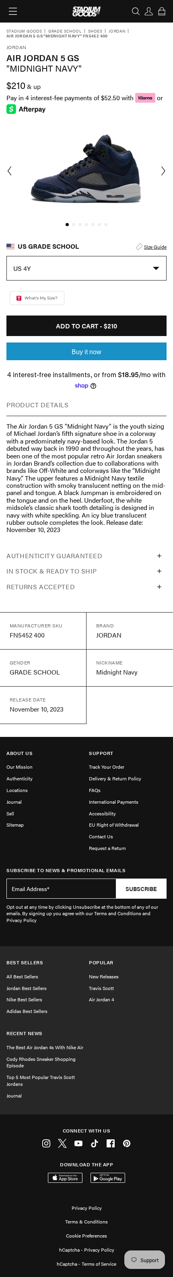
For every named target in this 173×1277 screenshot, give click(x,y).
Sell (10, 813)
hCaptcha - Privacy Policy (86, 1249)
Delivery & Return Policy (115, 778)
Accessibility (102, 813)
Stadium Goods (24, 31)
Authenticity (19, 778)
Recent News (24, 1033)
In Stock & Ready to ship (51, 571)
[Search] (136, 11)
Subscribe (141, 889)
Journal (14, 801)
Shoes (95, 31)
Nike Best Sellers (24, 999)
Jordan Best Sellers (26, 988)
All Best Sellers (22, 976)
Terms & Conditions (86, 1221)
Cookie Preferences (86, 1235)
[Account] (149, 11)
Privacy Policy (87, 1207)
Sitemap (15, 824)
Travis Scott (101, 988)
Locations (17, 790)
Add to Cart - (86, 325)
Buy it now (86, 352)
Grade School (65, 31)
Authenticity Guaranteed (54, 555)
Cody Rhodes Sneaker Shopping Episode (41, 1062)
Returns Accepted (40, 586)
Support (101, 753)
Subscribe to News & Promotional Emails (66, 870)
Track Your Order (106, 766)
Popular (101, 962)
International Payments (113, 801)
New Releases (104, 976)
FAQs (95, 790)
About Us (19, 753)
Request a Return (107, 848)
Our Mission (19, 766)
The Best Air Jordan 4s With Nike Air (44, 1047)
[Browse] (13, 11)
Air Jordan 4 (101, 999)
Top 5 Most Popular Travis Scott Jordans (40, 1080)
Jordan (117, 31)
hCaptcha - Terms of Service (86, 1263)
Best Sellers (24, 962)
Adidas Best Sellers (26, 1011)
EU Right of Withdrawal (114, 824)
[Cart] (162, 11)
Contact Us (101, 836)
